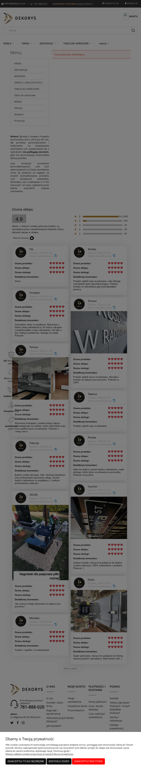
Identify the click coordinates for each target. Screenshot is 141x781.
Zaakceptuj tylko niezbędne (26, 761)
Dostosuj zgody (59, 761)
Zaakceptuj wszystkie (88, 761)
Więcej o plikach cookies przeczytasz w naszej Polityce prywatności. (40, 754)
